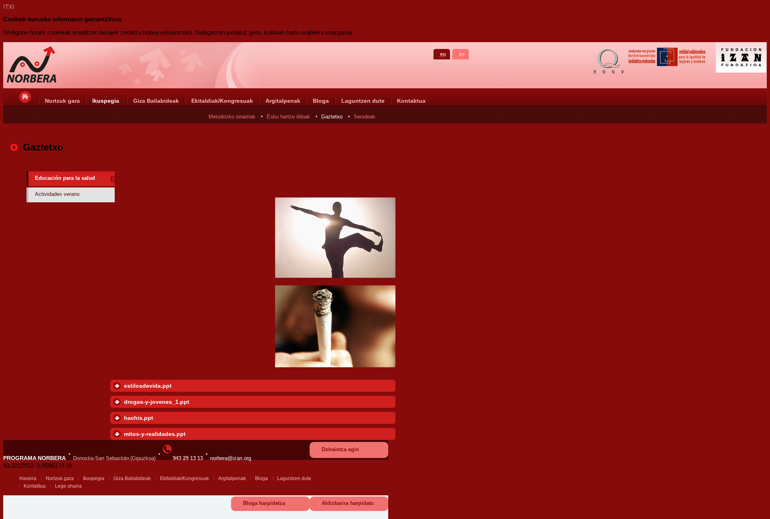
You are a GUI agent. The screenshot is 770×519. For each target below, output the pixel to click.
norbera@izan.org (230, 458)
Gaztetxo (331, 117)
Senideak (364, 117)
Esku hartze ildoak (288, 117)
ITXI (8, 6)
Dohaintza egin (340, 449)
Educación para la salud (65, 178)
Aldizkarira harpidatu (348, 503)
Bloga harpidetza (264, 503)
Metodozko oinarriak (232, 117)
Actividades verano (57, 194)
